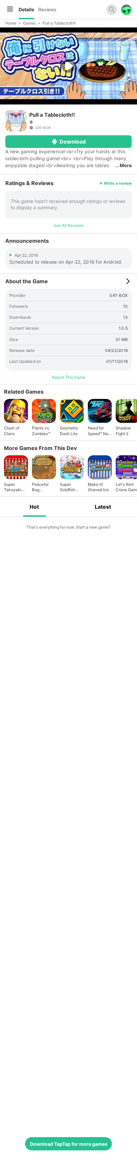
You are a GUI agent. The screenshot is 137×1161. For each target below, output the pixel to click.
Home (10, 23)
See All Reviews (68, 225)
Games (29, 23)
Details (26, 9)
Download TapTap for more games (68, 1144)
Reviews (47, 9)
